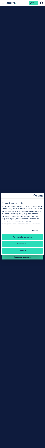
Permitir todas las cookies (22, 237)
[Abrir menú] (3, 2)
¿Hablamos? (34, 3)
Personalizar (21, 244)
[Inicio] (11, 3)
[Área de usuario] (41, 3)
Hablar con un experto (22, 257)
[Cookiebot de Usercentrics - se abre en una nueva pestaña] (33, 195)
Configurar (35, 230)
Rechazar (22, 250)
